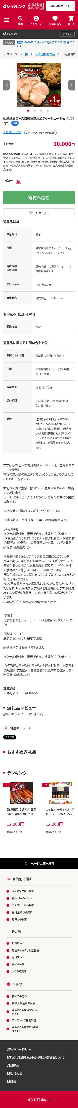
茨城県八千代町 (12, 132)
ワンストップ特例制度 (24, 1020)
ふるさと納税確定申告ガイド (24, 1012)
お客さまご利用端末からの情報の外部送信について (35, 1057)
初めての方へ (19, 996)
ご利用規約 (12, 1065)
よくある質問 (19, 971)
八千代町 (9, 737)
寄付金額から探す (22, 912)
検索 (20, 23)
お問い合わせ (14, 1073)
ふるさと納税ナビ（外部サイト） (25, 1029)
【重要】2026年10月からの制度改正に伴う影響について (45, 44)
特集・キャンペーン (22, 898)
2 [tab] (35, 111)
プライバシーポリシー (18, 1049)
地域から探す (19, 919)
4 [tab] (48, 111)
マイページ (36, 23)
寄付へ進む (39, 197)
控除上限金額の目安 (23, 1003)
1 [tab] (28, 111)
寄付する (17, 957)
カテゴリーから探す (23, 905)
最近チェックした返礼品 (25, 950)
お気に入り (55, 23)
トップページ (10, 54)
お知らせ (11, 1081)
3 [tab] (41, 111)
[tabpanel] (39, 85)
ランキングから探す (23, 891)
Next (71, 85)
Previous (6, 85)
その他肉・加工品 (45, 54)
